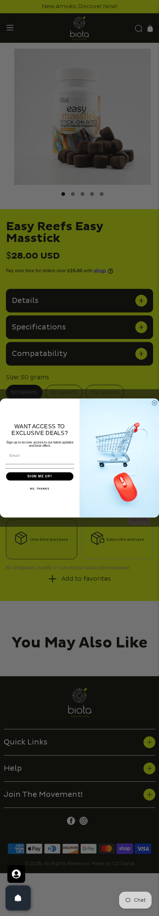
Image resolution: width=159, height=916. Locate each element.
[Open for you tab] (16, 874)
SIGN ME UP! (39, 476)
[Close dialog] (154, 403)
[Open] (18, 897)
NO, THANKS (39, 488)
